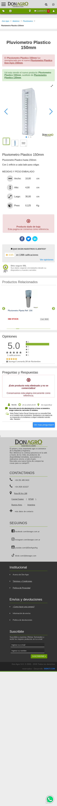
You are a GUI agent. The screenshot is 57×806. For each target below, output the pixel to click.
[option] (28, 307)
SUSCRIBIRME (38, 656)
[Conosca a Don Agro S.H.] (10, 11)
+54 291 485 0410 (22, 480)
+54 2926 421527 (22, 487)
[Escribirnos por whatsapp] (53, 4)
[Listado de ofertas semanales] (3, 11)
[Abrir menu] (3, 4)
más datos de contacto (24, 511)
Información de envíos (22, 613)
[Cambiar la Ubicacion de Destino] (29, 11)
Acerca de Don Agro (21, 575)
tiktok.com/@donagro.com (25, 556)
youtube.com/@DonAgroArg (26, 548)
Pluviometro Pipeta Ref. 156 (20, 310)
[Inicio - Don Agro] (16, 4)
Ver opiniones (46, 259)
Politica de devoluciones (22, 620)
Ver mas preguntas (43, 425)
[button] (6, 112)
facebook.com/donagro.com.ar (27, 532)
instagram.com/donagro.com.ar (27, 540)
